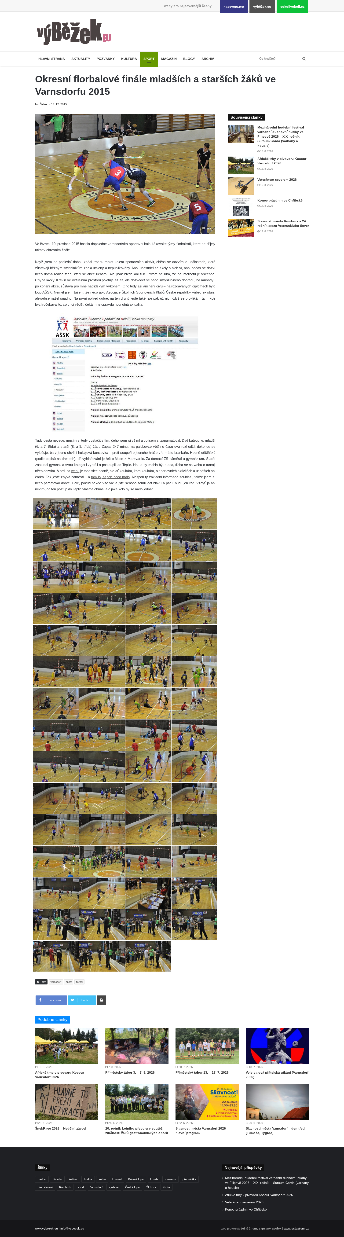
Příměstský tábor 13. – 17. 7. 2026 (202, 1072)
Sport (149, 59)
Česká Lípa (132, 1187)
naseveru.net (233, 6)
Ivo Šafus (41, 104)
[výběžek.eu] (76, 32)
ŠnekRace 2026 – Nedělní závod (60, 1128)
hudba (88, 1179)
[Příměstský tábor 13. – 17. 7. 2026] (207, 1046)
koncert (117, 1179)
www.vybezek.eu (46, 1228)
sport (69, 981)
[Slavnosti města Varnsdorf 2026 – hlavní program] (207, 1102)
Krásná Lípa (136, 1179)
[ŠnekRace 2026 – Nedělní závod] (66, 1102)
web (43, 298)
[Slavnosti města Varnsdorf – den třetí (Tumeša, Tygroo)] (277, 1102)
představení (45, 1187)
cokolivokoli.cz (292, 6)
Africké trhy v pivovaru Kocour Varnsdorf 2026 (259, 1195)
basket (42, 1179)
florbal (79, 981)
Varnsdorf (55, 981)
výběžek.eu (262, 6)
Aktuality (80, 59)
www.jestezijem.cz (296, 1228)
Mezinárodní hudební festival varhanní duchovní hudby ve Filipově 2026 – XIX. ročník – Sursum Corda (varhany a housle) (280, 136)
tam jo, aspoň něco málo (110, 477)
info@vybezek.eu (72, 1228)
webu (75, 471)
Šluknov (151, 1187)
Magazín (169, 59)
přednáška (189, 1179)
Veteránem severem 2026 (277, 179)
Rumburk (65, 1187)
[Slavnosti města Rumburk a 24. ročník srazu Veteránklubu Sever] (241, 228)
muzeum (170, 1179)
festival (73, 1179)
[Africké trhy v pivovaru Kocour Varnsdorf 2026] (241, 165)
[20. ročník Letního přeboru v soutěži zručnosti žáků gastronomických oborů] (136, 1102)
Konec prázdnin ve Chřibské (280, 200)
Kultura (129, 59)
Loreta (154, 1179)
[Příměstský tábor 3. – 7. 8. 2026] (136, 1046)
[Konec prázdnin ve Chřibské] (241, 207)
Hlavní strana (51, 59)
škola (166, 1187)
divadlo (57, 1179)
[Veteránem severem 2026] (241, 186)
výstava (114, 1187)
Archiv (207, 59)
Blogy (189, 59)
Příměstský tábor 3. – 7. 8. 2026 (130, 1072)
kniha (102, 1179)
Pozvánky (106, 59)
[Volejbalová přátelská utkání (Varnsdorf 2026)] (277, 1046)
